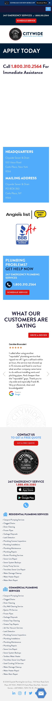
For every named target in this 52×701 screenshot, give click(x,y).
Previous (4, 373)
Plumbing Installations (12, 544)
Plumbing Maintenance (12, 548)
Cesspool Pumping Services (14, 519)
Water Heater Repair (11, 576)
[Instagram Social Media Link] (20, 694)
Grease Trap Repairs (11, 624)
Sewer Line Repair (10, 558)
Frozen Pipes (8, 530)
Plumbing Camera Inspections (15, 541)
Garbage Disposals (11, 534)
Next (48, 373)
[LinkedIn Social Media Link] (13, 694)
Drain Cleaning (9, 526)
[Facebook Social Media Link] (25, 694)
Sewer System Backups (12, 562)
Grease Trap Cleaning (12, 620)
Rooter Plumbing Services (13, 555)
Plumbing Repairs (10, 551)
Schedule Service (26, 20)
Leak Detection (9, 537)
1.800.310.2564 (42, 15)
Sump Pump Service (11, 566)
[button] (48, 9)
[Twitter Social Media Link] (30, 694)
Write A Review (38, 335)
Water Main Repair (11, 580)
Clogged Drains (9, 523)
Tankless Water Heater (12, 656)
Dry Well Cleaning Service (13, 606)
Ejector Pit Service (10, 609)
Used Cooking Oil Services (14, 663)
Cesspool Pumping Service (14, 595)
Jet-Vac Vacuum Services (13, 627)
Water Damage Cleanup (13, 573)
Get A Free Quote (26, 443)
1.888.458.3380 (26, 484)
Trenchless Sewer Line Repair (14, 569)
